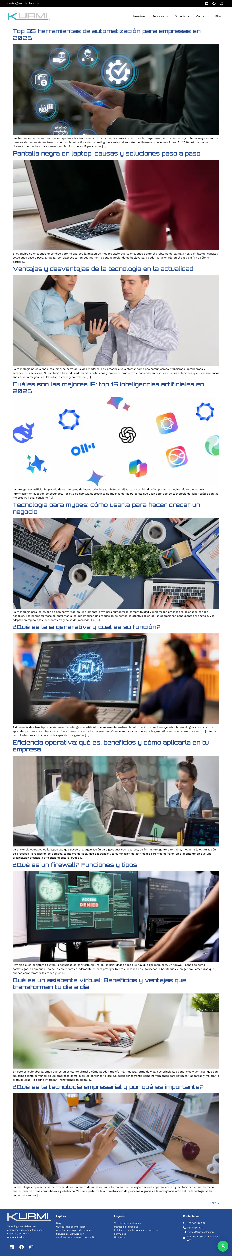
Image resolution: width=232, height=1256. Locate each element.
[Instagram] (221, 3)
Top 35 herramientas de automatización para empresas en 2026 (107, 34)
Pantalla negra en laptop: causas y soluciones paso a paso (106, 153)
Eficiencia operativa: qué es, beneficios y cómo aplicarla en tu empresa (111, 746)
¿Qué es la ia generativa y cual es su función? (86, 627)
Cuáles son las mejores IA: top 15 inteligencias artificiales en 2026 (108, 388)
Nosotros (139, 16)
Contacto (202, 16)
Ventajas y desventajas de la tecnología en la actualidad (103, 268)
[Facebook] (214, 3)
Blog (218, 16)
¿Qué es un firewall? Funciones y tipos (75, 864)
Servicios (158, 16)
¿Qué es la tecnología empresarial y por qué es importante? (108, 1086)
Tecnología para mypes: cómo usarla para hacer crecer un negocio (106, 508)
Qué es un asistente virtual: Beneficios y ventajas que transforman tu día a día (99, 983)
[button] (223, 1246)
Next (214, 1203)
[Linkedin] (206, 3)
